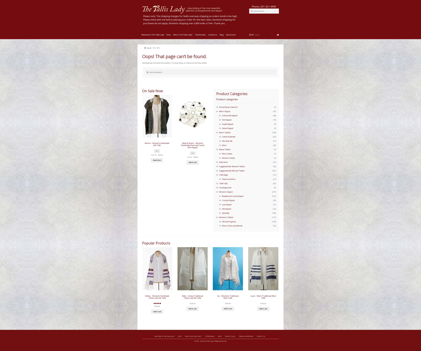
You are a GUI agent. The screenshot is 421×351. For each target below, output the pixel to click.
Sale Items (223, 162)
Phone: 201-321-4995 (264, 6)
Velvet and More (228, 179)
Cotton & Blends (228, 137)
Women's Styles (228, 158)
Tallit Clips (223, 183)
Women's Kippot (226, 192)
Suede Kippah (227, 124)
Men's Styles (227, 154)
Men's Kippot (224, 111)
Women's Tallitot (226, 217)
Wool (224, 145)
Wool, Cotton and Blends (232, 226)
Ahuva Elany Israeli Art (228, 107)
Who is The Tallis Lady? (182, 35)
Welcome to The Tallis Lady (152, 35)
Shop (168, 35)
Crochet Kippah (228, 200)
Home (149, 48)
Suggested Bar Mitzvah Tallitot (232, 166)
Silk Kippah (226, 209)
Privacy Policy (230, 336)
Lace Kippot (227, 204)
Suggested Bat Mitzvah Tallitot (232, 171)
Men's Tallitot (225, 132)
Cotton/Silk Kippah (229, 115)
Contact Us (212, 35)
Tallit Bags (223, 175)
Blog (222, 35)
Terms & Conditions (246, 336)
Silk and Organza (229, 221)
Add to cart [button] (193, 162)
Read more (157, 160)
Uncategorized (225, 187)
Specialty (225, 213)
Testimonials (200, 35)
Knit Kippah (227, 120)
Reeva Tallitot (224, 149)
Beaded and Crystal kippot (233, 196)
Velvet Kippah (227, 128)
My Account (231, 35)
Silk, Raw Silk (227, 141)
